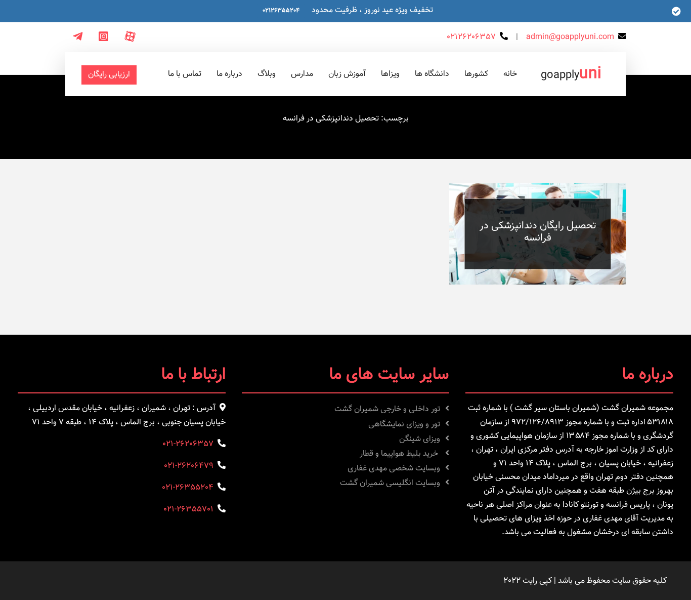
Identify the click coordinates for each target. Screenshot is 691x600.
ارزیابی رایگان (109, 74)
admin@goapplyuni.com (570, 37)
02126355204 (281, 10)
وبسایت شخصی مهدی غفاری (394, 468)
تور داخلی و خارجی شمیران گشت (387, 409)
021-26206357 (187, 444)
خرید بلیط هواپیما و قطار (400, 454)
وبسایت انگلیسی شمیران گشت (390, 483)
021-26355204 (187, 488)
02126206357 (471, 37)
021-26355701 (188, 509)
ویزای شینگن (419, 439)
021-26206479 (188, 466)
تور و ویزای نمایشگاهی (404, 424)
